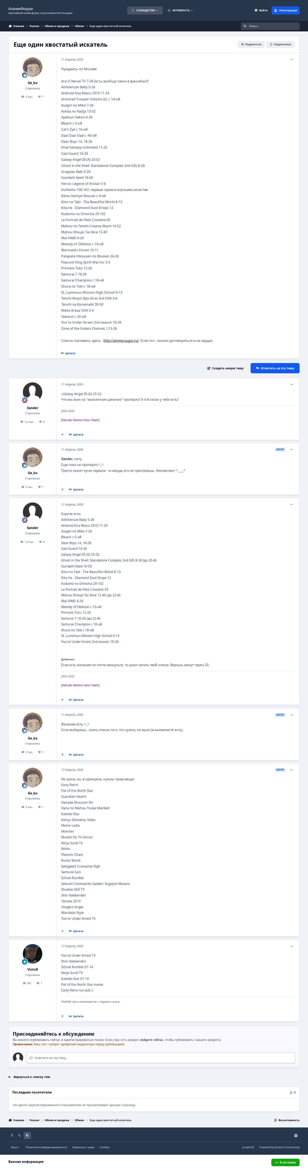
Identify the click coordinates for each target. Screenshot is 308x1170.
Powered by (279, 1147)
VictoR (32, 969)
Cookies (104, 1147)
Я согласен (288, 1162)
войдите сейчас (151, 1040)
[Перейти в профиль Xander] (33, 392)
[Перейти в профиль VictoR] (33, 954)
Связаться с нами (83, 1147)
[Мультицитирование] (62, 434)
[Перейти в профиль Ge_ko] (33, 67)
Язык (14, 1147)
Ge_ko (33, 83)
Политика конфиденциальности (46, 1147)
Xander (32, 408)
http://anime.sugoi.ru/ (121, 340)
